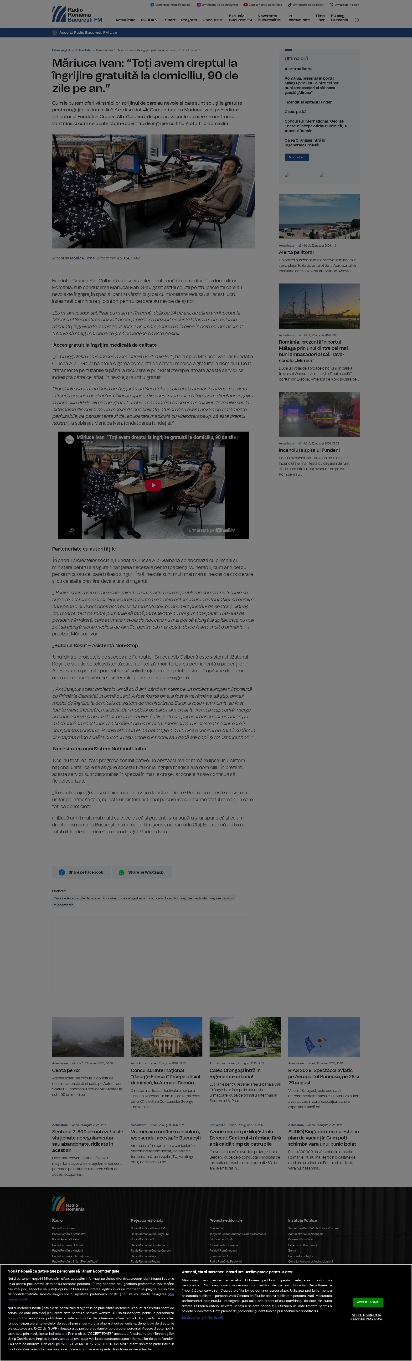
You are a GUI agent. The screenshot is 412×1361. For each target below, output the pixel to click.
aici (64, 1333)
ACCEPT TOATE (368, 1302)
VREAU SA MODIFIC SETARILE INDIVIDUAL (366, 1317)
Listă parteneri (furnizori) (202, 1317)
